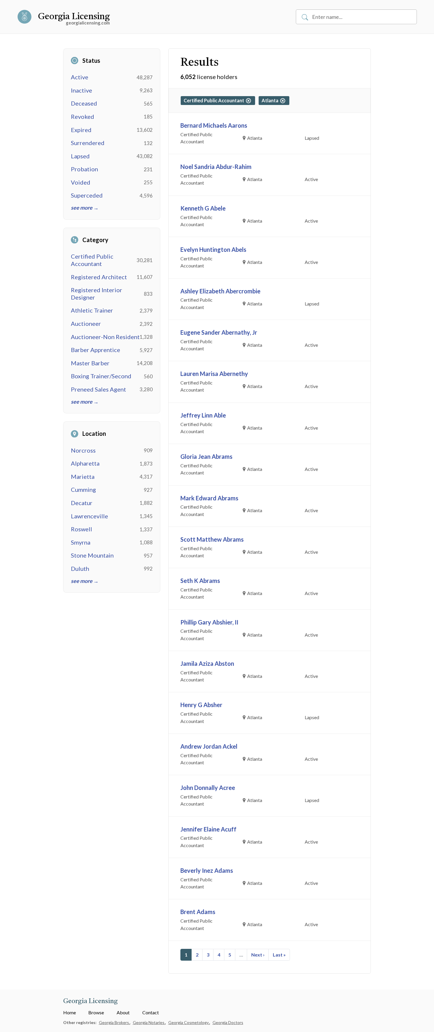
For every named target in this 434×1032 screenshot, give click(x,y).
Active (79, 76)
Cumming (83, 489)
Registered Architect (99, 276)
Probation (84, 168)
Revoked (82, 116)
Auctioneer (86, 323)
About (123, 1012)
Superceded (87, 195)
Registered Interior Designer (96, 293)
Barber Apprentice (95, 349)
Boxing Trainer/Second (101, 375)
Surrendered (88, 142)
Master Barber (90, 363)
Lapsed (80, 156)
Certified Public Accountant (92, 260)
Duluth (80, 568)
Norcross (83, 450)
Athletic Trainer (92, 310)
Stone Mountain (92, 555)
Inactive (81, 90)
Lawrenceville (89, 516)
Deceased (84, 103)
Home (69, 1012)
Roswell (81, 529)
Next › (258, 954)
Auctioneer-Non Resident (105, 336)
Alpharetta (85, 463)
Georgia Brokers (114, 1022)
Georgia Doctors (228, 1022)
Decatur (81, 502)
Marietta (82, 476)
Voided (80, 182)
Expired (81, 129)
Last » (279, 954)
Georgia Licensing (74, 16)
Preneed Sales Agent (98, 389)
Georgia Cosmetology (189, 1022)
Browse (96, 1012)
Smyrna (80, 542)
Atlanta (271, 100)
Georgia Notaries (149, 1022)
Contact (150, 1012)
